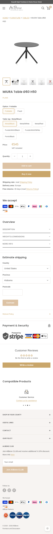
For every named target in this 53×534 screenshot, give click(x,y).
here (13, 455)
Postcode (6, 287)
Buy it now (26, 174)
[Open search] (43, 8)
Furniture (15, 18)
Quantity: (6, 156)
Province (6, 275)
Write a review (26, 365)
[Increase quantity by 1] (30, 156)
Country (6, 263)
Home (5, 18)
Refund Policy (8, 314)
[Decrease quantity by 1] (14, 156)
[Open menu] (4, 8)
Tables (26, 18)
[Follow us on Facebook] (4, 490)
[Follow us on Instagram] (9, 490)
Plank (5, 98)
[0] (48, 8)
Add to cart (26, 166)
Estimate (10, 303)
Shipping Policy (26, 182)
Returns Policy (32, 189)
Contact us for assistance (26, 400)
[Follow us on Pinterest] (14, 490)
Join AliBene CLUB (15, 470)
